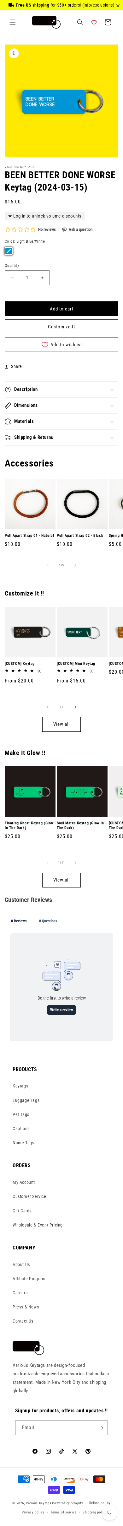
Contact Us (23, 1321)
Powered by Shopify (67, 1503)
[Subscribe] (101, 1428)
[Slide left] (48, 565)
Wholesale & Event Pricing (38, 1224)
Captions (21, 1128)
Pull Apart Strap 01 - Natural (29, 535)
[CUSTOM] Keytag (20, 663)
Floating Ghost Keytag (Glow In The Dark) (29, 825)
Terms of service (63, 1512)
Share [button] (16, 366)
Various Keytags (38, 1503)
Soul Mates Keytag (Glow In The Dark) (80, 825)
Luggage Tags (26, 1100)
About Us (21, 1264)
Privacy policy (33, 1512)
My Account (24, 1182)
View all (61, 724)
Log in (19, 216)
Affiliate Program (29, 1278)
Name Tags (23, 1142)
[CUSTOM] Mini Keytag (76, 663)
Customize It (61, 327)
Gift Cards (22, 1210)
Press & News (26, 1306)
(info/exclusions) (98, 5)
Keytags (20, 1085)
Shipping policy (95, 1512)
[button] (13, 22)
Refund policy (100, 1503)
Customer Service (29, 1196)
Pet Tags (21, 1114)
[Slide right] (75, 565)
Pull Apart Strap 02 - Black (80, 535)
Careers (20, 1292)
